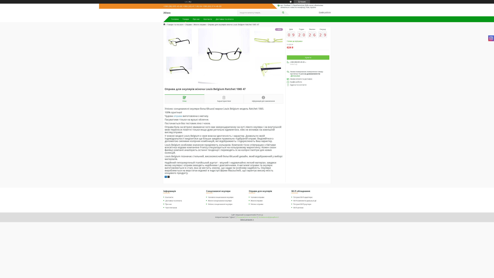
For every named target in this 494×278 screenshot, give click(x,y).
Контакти (208, 19)
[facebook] (166, 177)
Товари (185, 19)
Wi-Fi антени (298, 207)
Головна (175, 19)
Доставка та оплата (224, 19)
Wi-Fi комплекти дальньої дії (304, 200)
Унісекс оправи (257, 204)
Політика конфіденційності (268, 217)
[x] (168, 177)
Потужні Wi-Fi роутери (302, 204)
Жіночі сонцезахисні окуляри (220, 200)
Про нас (196, 19)
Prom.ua (260, 215)
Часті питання (171, 207)
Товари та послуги (175, 24)
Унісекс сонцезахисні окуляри (220, 204)
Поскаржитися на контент (247, 217)
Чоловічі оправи (257, 197)
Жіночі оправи (200, 24)
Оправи (188, 24)
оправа (178, 116)
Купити (308, 57)
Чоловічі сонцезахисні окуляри (220, 197)
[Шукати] (283, 12)
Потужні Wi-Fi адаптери (302, 197)
